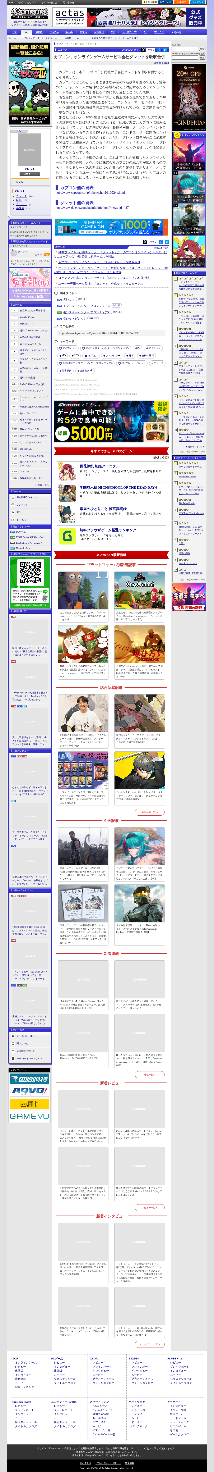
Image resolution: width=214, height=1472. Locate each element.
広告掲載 (129, 1463)
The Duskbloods (187, 503)
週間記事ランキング (27, 497)
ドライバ (21, 519)
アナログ (159, 32)
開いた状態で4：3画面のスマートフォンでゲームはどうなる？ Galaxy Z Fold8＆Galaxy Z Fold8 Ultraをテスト (139, 1191)
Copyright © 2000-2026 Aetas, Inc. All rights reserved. (107, 1468)
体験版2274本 (40, 24)
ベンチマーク (139, 1426)
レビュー (13, 38)
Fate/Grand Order (187, 476)
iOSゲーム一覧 (101, 1430)
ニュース (21, 196)
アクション (154, 348)
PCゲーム (21, 531)
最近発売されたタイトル (104, 38)
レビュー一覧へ (150, 1207)
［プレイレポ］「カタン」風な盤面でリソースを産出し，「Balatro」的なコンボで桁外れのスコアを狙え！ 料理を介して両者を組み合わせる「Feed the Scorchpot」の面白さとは (83, 1136)
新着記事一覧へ (150, 812)
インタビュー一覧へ (149, 1344)
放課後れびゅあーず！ (31, 478)
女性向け (99, 32)
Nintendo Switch (24, 548)
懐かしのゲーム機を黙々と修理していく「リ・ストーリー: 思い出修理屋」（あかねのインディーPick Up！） (138, 1004)
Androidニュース (103, 1410)
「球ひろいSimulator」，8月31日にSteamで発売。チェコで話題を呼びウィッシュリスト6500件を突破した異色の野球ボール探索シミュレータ (139, 671)
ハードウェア (129, 32)
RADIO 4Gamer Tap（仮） (33, 384)
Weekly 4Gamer (27, 317)
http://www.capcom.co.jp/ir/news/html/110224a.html (90, 192)
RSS (11, 2)
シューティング (179, 1422)
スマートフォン (99, 1401)
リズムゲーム (178, 1426)
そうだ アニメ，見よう (31, 391)
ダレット (29, 168)
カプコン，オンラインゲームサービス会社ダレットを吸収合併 (99, 262)
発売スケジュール (65, 1378)
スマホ (83, 32)
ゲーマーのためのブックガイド (33, 399)
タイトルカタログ (65, 1383)
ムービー (81, 38)
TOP (14, 32)
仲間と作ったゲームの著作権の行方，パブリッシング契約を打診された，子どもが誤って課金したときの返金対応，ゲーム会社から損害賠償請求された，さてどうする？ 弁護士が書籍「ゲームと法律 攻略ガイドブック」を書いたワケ (83, 934)
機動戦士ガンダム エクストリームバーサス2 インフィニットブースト (191, 530)
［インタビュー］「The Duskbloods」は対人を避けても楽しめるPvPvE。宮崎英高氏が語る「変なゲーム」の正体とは (139, 1331)
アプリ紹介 (99, 1422)
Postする (151, 50)
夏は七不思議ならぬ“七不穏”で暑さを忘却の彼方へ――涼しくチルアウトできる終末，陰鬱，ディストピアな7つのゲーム (29, 741)
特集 (19, 200)
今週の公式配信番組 (30, 337)
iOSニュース (100, 1405)
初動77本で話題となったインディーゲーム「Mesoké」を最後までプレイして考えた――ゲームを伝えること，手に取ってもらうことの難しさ (29, 881)
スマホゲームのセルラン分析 (33, 361)
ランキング (198, 2)
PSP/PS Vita (174, 1358)
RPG (76, 355)
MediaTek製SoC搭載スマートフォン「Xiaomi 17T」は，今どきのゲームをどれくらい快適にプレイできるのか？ (139, 1134)
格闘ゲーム (176, 1414)
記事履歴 (181, 2)
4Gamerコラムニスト (30, 429)
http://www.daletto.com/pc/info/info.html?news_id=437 (92, 207)
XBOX (39, 32)
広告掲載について (26, 1050)
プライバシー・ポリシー (108, 1463)
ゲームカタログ (130, 38)
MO (64, 355)
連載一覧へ (43, 485)
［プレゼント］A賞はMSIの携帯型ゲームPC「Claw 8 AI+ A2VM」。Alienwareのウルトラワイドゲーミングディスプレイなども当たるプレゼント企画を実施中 (191, 387)
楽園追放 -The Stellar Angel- (191, 515)
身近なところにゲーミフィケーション (33, 464)
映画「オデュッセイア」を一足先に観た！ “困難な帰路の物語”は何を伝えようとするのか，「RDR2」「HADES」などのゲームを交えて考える (29, 652)
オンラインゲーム (26, 1362)
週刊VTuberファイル (30, 344)
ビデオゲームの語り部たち (33, 435)
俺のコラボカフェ (29, 413)
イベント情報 (178, 1410)
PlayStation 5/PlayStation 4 (29, 543)
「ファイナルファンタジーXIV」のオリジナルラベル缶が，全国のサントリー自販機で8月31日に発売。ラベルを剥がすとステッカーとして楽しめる (83, 797)
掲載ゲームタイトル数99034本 (29, 21)
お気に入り (165, 2)
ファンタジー (113, 355)
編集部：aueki (161, 62)
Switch (69, 32)
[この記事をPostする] (143, 50)
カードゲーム (178, 1418)
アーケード (174, 1401)
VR (113, 32)
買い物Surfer (26, 449)
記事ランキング (24, 1387)
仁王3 (182, 543)
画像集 (20, 208)
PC (26, 32)
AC (145, 32)
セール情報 (99, 1418)
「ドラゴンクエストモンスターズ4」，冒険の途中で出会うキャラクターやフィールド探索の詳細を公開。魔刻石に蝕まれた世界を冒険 (191, 420)
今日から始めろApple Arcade (34, 406)
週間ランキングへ (196, 447)
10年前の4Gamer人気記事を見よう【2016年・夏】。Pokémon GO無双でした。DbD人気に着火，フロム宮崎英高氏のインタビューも (30, 696)
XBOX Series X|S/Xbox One (29, 537)
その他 (174, 1430)
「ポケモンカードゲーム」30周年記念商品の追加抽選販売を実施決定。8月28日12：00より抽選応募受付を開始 (191, 286)
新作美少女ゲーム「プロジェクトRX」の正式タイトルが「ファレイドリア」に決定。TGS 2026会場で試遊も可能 (138, 738)
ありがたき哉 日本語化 (31, 456)
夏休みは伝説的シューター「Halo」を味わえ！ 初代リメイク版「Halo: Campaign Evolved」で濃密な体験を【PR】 (138, 928)
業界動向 (67, 370)
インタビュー (52, 38)
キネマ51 (24, 471)
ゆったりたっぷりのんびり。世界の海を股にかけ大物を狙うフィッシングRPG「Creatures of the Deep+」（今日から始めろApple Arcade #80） (139, 1060)
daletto (20, 181)
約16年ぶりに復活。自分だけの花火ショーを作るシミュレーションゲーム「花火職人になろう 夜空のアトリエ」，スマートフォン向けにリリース (191, 302)
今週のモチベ (27, 324)
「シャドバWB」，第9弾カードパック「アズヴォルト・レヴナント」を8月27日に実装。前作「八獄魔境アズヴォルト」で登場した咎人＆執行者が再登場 (191, 336)
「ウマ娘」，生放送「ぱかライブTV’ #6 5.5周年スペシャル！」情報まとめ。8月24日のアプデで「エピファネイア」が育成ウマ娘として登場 (191, 319)
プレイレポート (32, 38)
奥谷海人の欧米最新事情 (32, 310)
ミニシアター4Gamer (30, 442)
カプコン (93, 355)
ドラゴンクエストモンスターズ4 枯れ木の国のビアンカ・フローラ (191, 490)
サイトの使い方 (49, 2)
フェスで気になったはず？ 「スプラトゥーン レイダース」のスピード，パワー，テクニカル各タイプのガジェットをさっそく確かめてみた (29, 836)
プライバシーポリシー (28, 1035)
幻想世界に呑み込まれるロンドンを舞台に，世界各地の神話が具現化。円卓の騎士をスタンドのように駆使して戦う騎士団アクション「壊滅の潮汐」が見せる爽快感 (83, 1193)
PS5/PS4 (54, 32)
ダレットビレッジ (75, 318)
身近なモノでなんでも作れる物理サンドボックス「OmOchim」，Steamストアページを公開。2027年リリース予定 (139, 616)
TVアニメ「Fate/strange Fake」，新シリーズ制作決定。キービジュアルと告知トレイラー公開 (191, 437)
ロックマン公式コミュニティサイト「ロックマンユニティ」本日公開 (103, 277)
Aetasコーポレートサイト (29, 1058)
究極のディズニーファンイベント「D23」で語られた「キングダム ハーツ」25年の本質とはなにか (29, 1020)
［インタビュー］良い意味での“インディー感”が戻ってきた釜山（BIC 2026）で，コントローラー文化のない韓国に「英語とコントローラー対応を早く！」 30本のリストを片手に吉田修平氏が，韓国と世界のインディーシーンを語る (30, 975)
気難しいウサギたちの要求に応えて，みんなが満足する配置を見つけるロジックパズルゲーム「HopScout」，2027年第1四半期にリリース (83, 671)
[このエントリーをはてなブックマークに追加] (165, 51)
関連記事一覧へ (161, 248)
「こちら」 (125, 1451)
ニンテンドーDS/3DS (63, 1401)
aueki (86, 370)
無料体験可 (147, 355)
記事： (39, 255)
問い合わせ (68, 2)
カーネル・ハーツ (188, 563)
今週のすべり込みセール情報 (33, 370)
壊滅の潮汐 (184, 553)
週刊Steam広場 (27, 377)
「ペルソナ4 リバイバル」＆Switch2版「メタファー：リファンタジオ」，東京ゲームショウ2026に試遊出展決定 (139, 795)
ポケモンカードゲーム (190, 466)
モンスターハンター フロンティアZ (86, 305)
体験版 (68, 38)
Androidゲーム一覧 (104, 1434)
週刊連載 (20, 1378)
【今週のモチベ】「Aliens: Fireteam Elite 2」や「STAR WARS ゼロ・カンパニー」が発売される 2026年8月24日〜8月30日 (82, 1004)
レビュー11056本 (20, 24)
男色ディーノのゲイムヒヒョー (33, 352)
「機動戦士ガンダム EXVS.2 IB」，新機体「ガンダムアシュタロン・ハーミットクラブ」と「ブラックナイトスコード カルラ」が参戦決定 (191, 353)
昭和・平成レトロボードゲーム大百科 (33, 421)
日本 (131, 355)
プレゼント (22, 504)
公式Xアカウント (27, 2)
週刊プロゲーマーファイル (33, 330)
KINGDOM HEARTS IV (191, 573)
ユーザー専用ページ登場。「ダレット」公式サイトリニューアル (100, 283)
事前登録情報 (101, 1414)
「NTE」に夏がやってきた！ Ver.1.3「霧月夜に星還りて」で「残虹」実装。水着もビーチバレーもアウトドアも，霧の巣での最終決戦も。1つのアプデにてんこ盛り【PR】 (139, 873)
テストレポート (140, 1410)
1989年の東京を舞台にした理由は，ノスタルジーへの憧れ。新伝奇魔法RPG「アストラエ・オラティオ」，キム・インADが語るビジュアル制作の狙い (30, 931)
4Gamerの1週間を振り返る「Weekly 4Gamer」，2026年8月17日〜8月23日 (79, 1057)
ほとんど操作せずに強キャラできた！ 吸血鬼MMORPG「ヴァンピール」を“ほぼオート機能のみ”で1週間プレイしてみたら (30, 791)
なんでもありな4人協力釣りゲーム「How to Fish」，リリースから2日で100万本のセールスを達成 (83, 616)
